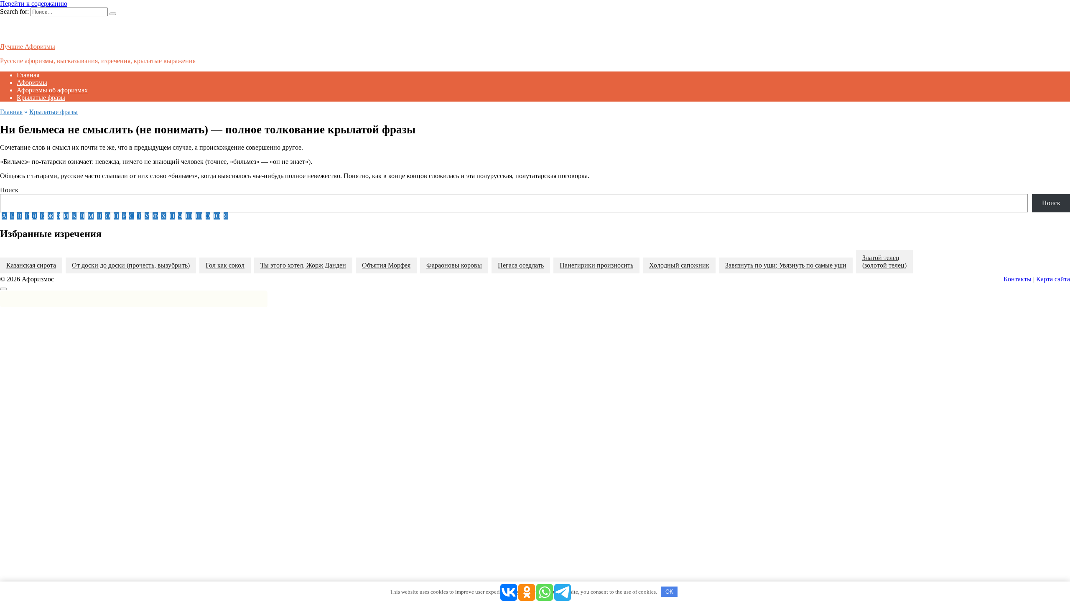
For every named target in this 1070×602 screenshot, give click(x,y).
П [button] (116, 215)
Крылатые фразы (41, 97)
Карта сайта (1053, 279)
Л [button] (82, 215)
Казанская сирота (31, 265)
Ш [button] (189, 215)
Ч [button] (180, 215)
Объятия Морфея (386, 265)
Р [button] (124, 215)
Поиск (9, 190)
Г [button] (27, 215)
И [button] (66, 215)
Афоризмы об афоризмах (52, 90)
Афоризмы (32, 82)
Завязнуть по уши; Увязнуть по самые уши (785, 265)
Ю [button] (217, 215)
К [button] (74, 215)
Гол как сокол (225, 265)
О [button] (107, 215)
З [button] (58, 215)
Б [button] (12, 215)
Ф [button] (155, 215)
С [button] (131, 215)
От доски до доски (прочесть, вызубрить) (131, 265)
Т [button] (139, 215)
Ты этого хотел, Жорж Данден (303, 265)
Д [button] (34, 215)
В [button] (19, 215)
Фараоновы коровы (454, 265)
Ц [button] (172, 215)
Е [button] (42, 215)
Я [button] (226, 215)
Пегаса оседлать (521, 265)
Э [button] (208, 215)
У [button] (147, 215)
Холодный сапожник (679, 265)
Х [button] (163, 215)
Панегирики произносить (596, 265)
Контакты (1018, 279)
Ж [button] (51, 215)
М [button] (91, 215)
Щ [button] (199, 215)
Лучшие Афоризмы (27, 46)
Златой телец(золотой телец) (884, 261)
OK (669, 592)
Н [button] (99, 215)
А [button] (4, 215)
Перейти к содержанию (33, 3)
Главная (28, 75)
